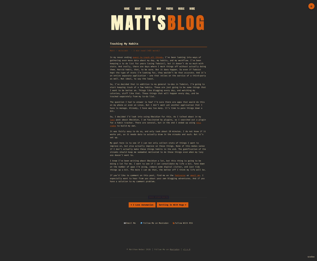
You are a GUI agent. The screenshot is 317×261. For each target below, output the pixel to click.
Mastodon (174, 249)
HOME (127, 9)
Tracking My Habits (124, 43)
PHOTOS (169, 9)
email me (195, 175)
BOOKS (149, 9)
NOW (159, 9)
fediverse (180, 175)
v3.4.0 (186, 249)
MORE (192, 9)
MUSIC (181, 9)
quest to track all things (148, 57)
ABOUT (137, 9)
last (112, 119)
